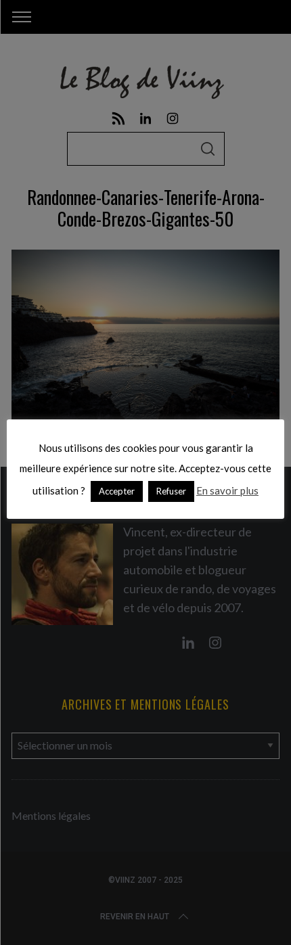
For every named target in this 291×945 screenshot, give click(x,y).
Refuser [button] (171, 491)
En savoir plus (227, 490)
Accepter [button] (117, 491)
